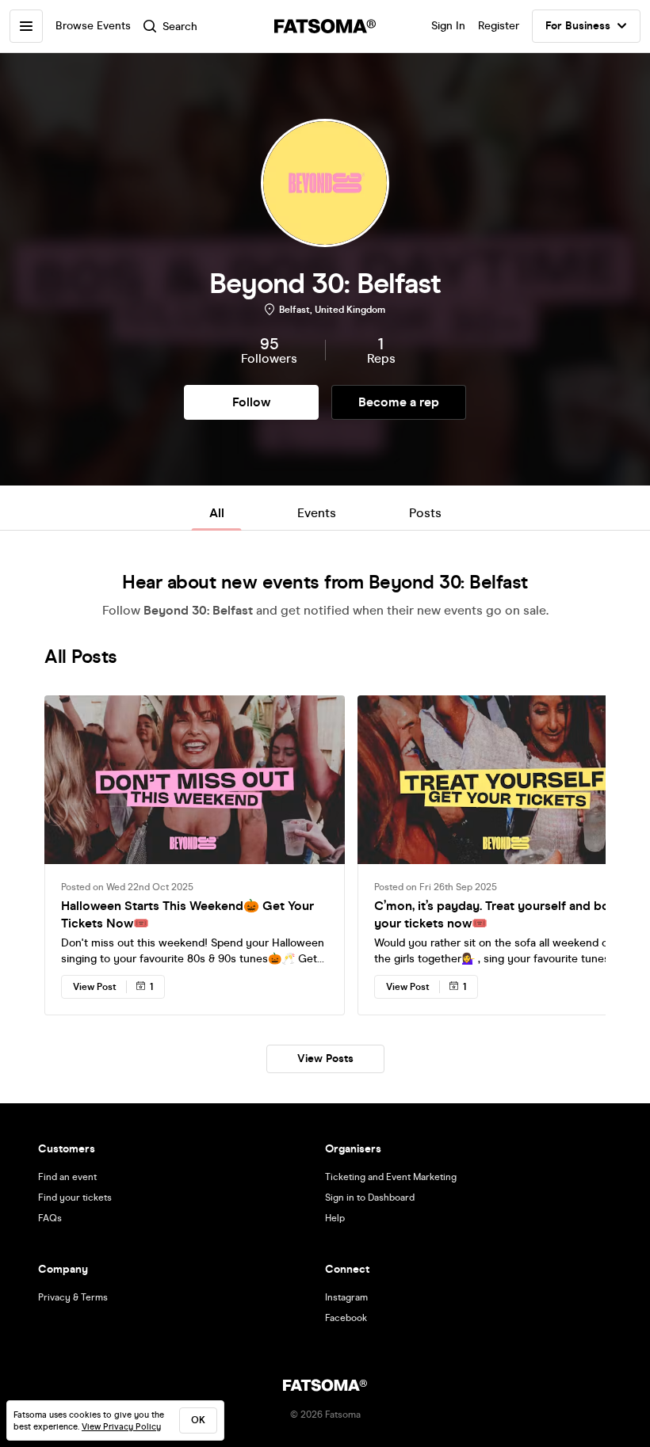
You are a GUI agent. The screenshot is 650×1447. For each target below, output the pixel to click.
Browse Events (93, 25)
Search (179, 26)
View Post (95, 986)
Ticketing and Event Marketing (391, 1176)
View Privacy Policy (121, 1427)
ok (198, 1420)
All (216, 512)
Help (335, 1218)
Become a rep (398, 401)
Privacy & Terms (73, 1297)
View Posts (325, 1058)
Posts (425, 512)
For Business (577, 25)
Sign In (448, 25)
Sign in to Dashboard (370, 1197)
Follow (251, 401)
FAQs (50, 1218)
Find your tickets (75, 1197)
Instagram (346, 1297)
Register (498, 25)
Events (316, 512)
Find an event (67, 1176)
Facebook (346, 1317)
